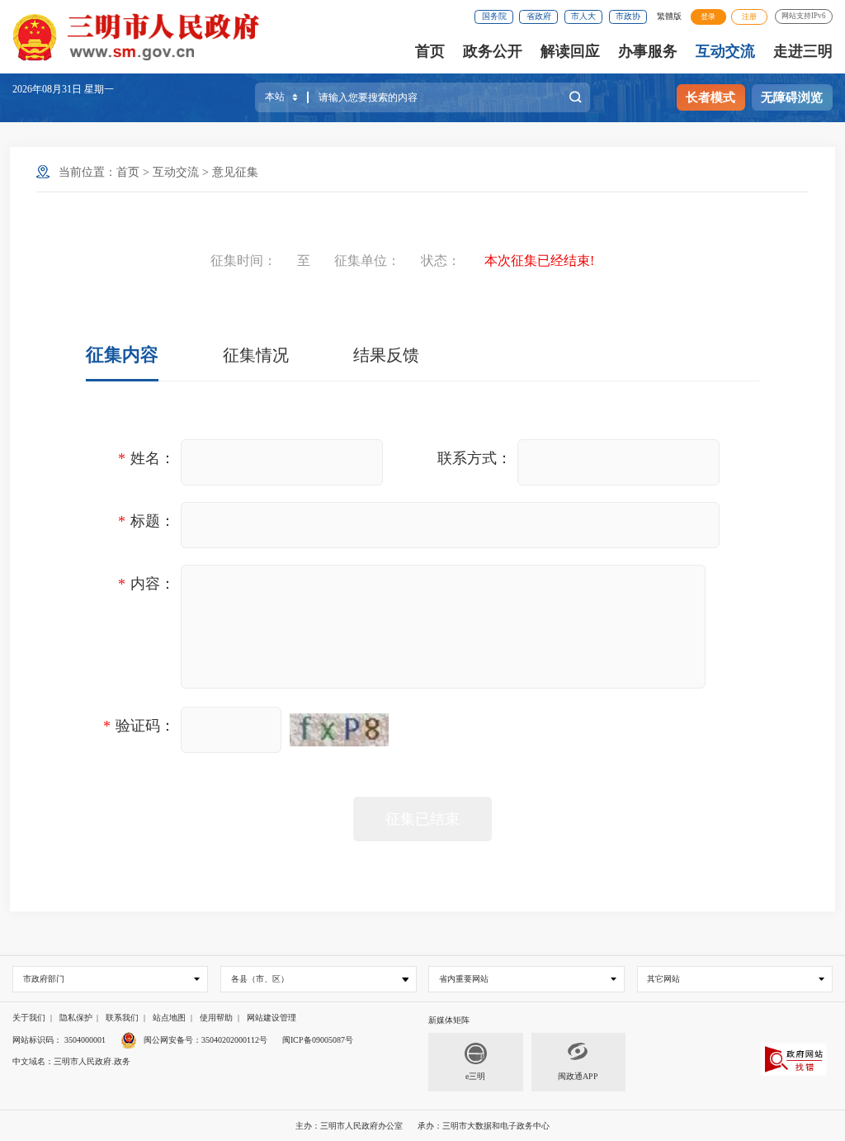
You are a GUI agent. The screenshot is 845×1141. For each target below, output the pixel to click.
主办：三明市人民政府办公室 (349, 1125)
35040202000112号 (234, 1039)
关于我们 (28, 1017)
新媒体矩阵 (449, 1020)
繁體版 (669, 16)
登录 (708, 16)
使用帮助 (216, 1017)
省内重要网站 (464, 978)
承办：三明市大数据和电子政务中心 (484, 1125)
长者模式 (710, 97)
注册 (749, 16)
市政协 (628, 16)
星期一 (99, 89)
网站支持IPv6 (803, 16)
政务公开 (492, 51)
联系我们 (122, 1017)
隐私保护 (75, 1017)
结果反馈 (386, 355)
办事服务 (647, 51)
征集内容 (122, 354)
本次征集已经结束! (539, 260)
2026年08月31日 (48, 89)
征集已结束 (422, 819)
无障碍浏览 (792, 97)
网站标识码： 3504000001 (59, 1039)
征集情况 (256, 355)
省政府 (538, 16)
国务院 (494, 16)
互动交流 (725, 51)
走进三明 (803, 51)
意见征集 (235, 172)
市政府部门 (43, 978)
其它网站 (663, 978)
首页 (430, 51)
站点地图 (169, 1017)
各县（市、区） (260, 978)
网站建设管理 (271, 1017)
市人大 (583, 16)
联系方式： (474, 458)
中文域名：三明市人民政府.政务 (71, 1061)
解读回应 (570, 51)
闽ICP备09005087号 (317, 1039)
